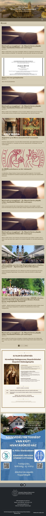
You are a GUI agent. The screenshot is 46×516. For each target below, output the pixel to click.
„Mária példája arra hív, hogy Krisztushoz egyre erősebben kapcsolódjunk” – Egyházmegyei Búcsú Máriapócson (23, 266)
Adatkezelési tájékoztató (38, 512)
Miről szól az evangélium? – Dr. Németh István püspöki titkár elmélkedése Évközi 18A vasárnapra (21, 233)
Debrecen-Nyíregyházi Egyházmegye (23, 505)
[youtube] (24, 485)
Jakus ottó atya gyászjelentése (12, 78)
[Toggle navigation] (42, 20)
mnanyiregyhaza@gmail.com (23, 504)
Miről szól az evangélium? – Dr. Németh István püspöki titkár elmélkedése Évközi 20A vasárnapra (21, 107)
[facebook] (21, 485)
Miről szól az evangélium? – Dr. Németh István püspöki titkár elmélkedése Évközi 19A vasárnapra (21, 201)
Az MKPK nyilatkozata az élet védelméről (17, 169)
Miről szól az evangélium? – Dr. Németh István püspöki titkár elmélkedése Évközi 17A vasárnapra (21, 333)
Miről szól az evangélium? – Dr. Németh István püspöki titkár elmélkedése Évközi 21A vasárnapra (21, 47)
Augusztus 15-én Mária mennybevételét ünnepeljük (20, 138)
